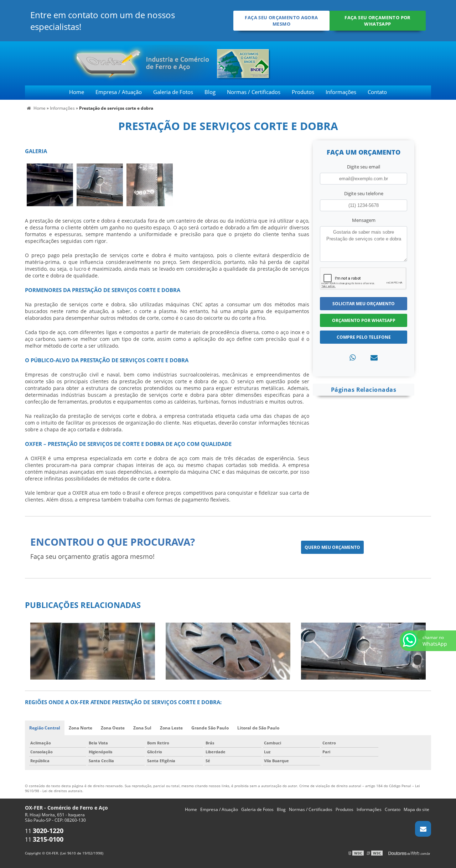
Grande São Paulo (210, 728)
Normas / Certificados (253, 91)
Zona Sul (142, 728)
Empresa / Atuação (118, 91)
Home (76, 91)
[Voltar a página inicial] (100, 63)
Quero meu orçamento (332, 547)
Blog (210, 91)
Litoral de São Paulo (258, 728)
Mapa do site (416, 809)
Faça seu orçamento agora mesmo (281, 20)
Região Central (44, 728)
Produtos (303, 91)
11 (44, 831)
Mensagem (363, 220)
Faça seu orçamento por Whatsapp (377, 20)
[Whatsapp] (352, 357)
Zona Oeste (113, 728)
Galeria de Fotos (173, 91)
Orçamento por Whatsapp (363, 320)
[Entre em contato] (374, 357)
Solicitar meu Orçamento (363, 304)
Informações (341, 91)
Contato (377, 91)
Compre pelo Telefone (364, 337)
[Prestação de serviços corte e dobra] (50, 184)
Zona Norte (80, 728)
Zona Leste (171, 728)
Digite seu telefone (363, 193)
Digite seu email (363, 166)
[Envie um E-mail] (423, 829)
